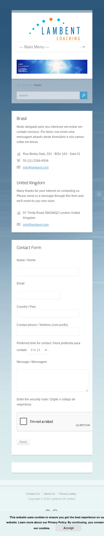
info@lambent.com (36, 167)
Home (37, 85)
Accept (68, 528)
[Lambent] (54, 39)
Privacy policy (67, 493)
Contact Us (33, 493)
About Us (49, 493)
